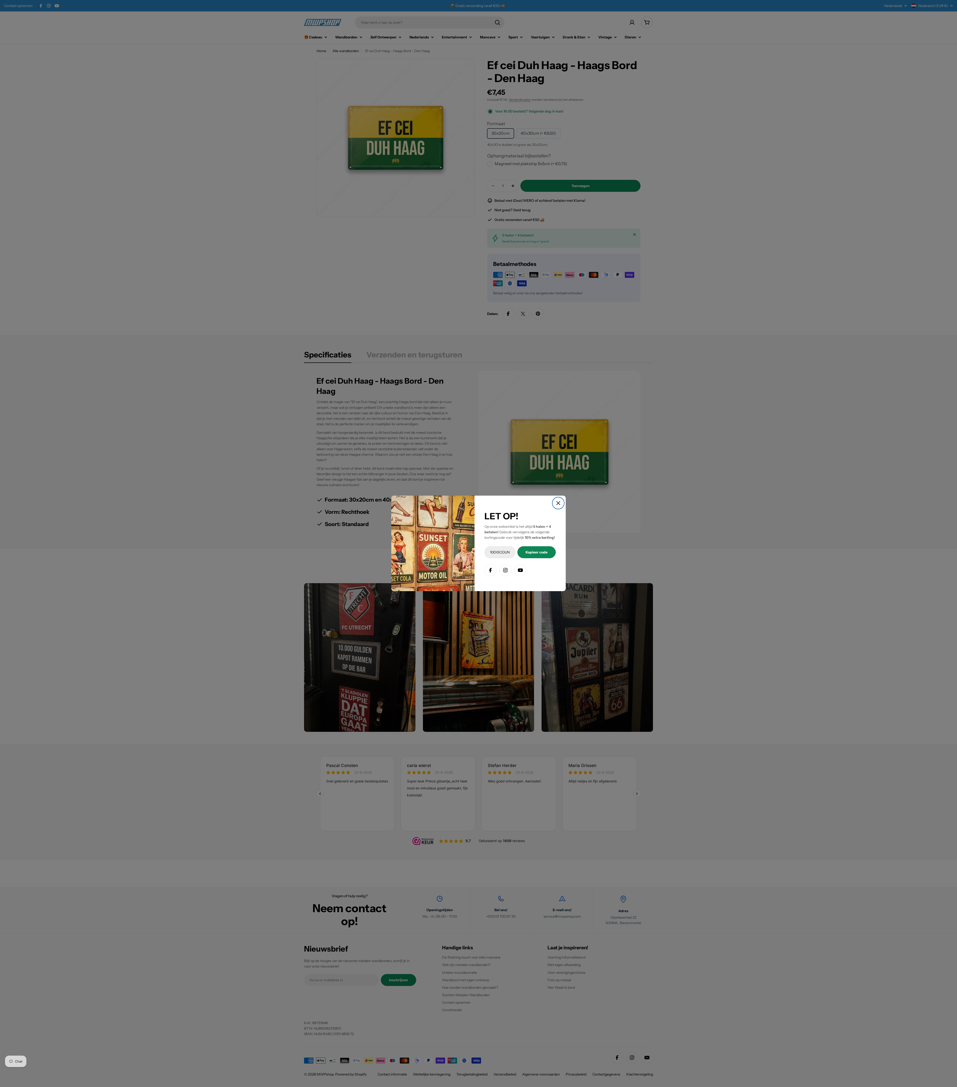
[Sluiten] (558, 503)
